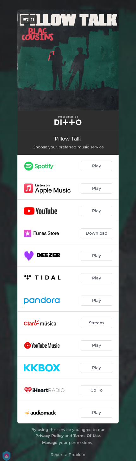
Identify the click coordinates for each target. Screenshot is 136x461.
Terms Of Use (86, 435)
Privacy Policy (49, 435)
